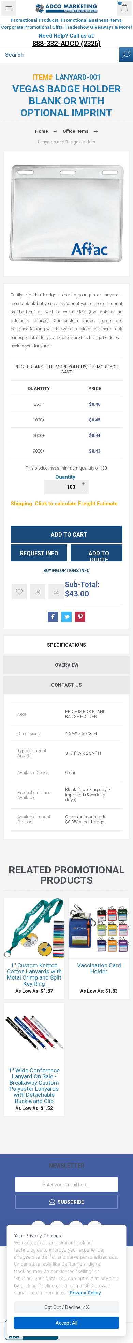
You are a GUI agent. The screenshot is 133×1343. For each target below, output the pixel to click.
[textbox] (59, 55)
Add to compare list (37, 591)
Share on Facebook (53, 617)
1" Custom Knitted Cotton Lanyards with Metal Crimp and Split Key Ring (34, 974)
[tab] (66, 645)
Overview (66, 665)
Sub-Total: (82, 584)
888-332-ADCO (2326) (66, 43)
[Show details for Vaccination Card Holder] (99, 928)
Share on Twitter (66, 617)
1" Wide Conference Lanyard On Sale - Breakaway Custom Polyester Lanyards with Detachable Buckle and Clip (34, 1085)
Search (126, 54)
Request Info (39, 553)
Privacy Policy (85, 1292)
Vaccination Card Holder (99, 968)
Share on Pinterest (80, 617)
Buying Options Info (66, 570)
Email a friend (56, 591)
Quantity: (66, 477)
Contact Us (66, 685)
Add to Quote (99, 555)
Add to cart (69, 534)
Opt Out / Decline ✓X (66, 1307)
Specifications (66, 645)
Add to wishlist (19, 591)
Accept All (66, 1323)
